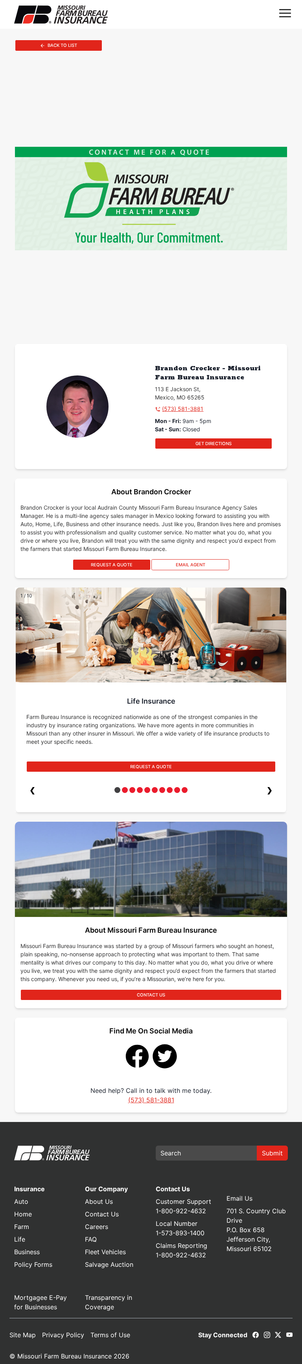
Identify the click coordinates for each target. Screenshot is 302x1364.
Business (27, 1252)
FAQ (91, 1239)
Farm (21, 1227)
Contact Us (102, 1214)
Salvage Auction (109, 1264)
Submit (272, 1153)
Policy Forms (33, 1264)
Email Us (239, 1198)
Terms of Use (110, 1335)
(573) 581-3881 (182, 408)
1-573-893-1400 (180, 1233)
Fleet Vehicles (105, 1252)
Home (23, 1214)
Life (19, 1239)
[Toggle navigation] (285, 14)
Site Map (22, 1335)
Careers (96, 1227)
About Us (99, 1201)
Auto (21, 1201)
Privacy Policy (63, 1335)
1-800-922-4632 (181, 1211)
